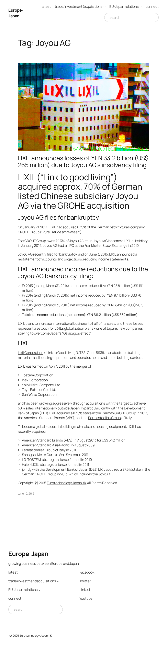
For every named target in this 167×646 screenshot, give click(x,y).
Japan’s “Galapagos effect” (70, 333)
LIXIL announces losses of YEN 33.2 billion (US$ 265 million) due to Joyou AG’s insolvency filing (83, 161)
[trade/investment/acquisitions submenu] (104, 7)
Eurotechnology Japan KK (67, 482)
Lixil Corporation (30, 352)
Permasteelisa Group (104, 417)
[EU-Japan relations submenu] (141, 7)
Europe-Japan (15, 13)
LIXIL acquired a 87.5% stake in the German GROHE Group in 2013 (98, 413)
